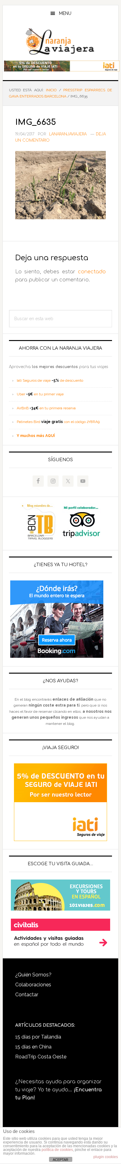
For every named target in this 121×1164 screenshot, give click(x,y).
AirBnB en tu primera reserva (46, 408)
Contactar (26, 995)
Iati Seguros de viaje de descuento (50, 380)
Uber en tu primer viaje (40, 394)
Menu (65, 13)
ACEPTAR (60, 1160)
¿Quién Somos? (33, 975)
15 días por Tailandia (38, 1037)
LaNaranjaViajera (60, 42)
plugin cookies (105, 1157)
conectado (92, 272)
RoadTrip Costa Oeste (40, 1057)
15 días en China (33, 1047)
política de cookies (57, 1150)
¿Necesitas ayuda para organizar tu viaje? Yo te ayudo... (58, 1090)
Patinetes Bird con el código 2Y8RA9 (58, 422)
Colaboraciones (33, 985)
